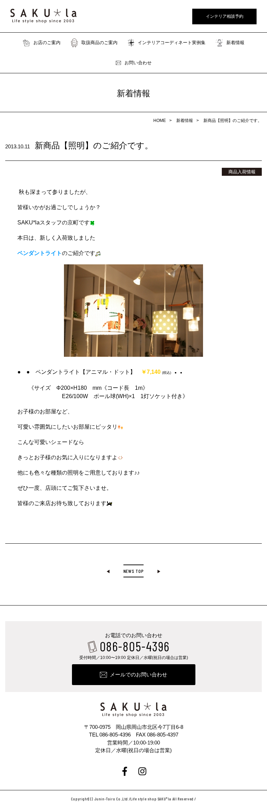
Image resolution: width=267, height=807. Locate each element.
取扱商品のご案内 (99, 42)
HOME (159, 120)
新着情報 (235, 42)
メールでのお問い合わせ (138, 674)
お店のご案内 (46, 42)
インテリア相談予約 (224, 16)
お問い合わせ (138, 62)
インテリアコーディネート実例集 (171, 42)
